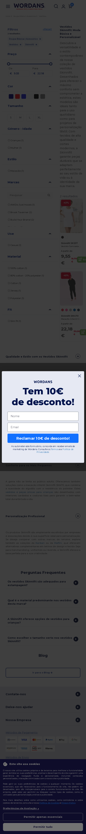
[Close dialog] (79, 376)
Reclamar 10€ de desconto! (43, 438)
